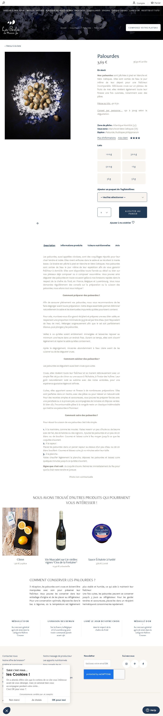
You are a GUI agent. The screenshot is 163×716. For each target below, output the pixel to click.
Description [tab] (49, 245)
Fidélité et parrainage (12, 664)
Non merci (14, 700)
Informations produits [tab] (71, 245)
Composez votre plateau (143, 27)
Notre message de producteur (57, 656)
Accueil (63, 27)
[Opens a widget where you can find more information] (151, 710)
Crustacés (80, 10)
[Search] (3, 3)
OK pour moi (59, 700)
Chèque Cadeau (120, 10)
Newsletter (89, 655)
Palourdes (87, 27)
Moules (30, 10)
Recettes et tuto (151, 10)
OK (106, 663)
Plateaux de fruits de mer (59, 10)
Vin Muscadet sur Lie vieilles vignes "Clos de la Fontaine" (61, 561)
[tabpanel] (81, 368)
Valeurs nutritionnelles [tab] (99, 245)
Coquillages (93, 10)
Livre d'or (134, 10)
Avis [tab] (117, 245)
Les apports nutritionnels (55, 660)
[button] (7, 710)
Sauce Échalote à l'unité (101, 559)
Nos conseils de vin (52, 664)
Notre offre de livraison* (13, 660)
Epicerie (106, 10)
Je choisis (37, 700)
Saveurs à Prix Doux (14, 10)
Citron (20, 559)
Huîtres (40, 10)
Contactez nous (10, 656)
